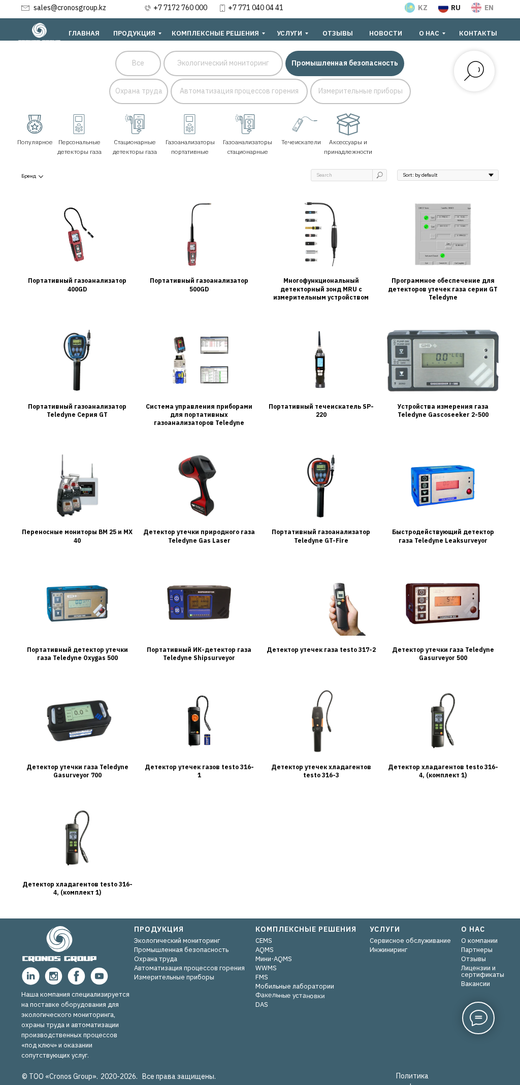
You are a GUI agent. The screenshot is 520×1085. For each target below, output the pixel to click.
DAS (261, 1004)
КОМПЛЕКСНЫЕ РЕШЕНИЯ (305, 929)
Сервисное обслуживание (410, 940)
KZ (423, 7)
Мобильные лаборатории (294, 986)
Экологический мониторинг (177, 940)
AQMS (264, 949)
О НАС (473, 929)
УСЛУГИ (385, 929)
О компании (479, 940)
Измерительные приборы (174, 977)
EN (489, 7)
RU (456, 7)
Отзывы (473, 959)
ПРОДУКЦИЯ (159, 929)
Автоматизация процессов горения (189, 968)
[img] (348, 124)
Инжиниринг (388, 949)
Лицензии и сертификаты (482, 971)
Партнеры (477, 949)
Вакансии (475, 983)
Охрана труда (155, 959)
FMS (261, 977)
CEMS (263, 940)
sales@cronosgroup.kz (70, 7)
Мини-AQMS (273, 959)
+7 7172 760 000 (180, 7)
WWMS (266, 968)
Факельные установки (289, 995)
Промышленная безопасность (181, 949)
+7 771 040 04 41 (255, 7)
